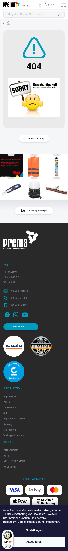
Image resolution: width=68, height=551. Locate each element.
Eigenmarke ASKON (14, 418)
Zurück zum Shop (36, 138)
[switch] (8, 546)
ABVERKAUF (10, 467)
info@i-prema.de (19, 290)
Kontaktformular (21, 326)
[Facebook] (6, 314)
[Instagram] (15, 314)
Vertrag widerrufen (13, 435)
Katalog (7, 424)
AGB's (6, 402)
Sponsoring (9, 429)
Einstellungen (34, 530)
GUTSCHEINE (10, 450)
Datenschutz (10, 407)
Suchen (59, 14)
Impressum (9, 396)
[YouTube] (25, 314)
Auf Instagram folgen (37, 210)
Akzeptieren (34, 541)
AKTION (7, 455)
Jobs (6, 413)
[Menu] (63, 4)
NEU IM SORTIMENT (14, 461)
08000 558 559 (18, 297)
